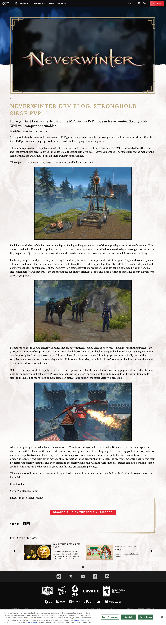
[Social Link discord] (107, 576)
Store (23, 3)
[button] (7, 3)
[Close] (162, 617)
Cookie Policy (79, 620)
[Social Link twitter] (71, 576)
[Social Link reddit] (59, 576)
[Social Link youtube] (83, 576)
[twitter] (28, 524)
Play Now (157, 3)
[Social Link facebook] (95, 576)
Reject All (128, 617)
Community (37, 3)
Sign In (132, 3)
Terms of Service (32, 622)
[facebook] (24, 524)
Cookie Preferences (110, 617)
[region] (83, 617)
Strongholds (108, 137)
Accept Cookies (146, 617)
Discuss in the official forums (26, 497)
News (51, 3)
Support (62, 3)
